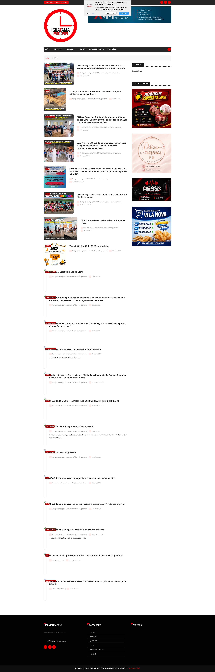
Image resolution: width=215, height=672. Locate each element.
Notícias (58, 49)
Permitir (124, 13)
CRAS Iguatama (59, 589)
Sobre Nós (49, 2)
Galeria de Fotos (96, 49)
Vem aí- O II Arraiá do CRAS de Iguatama (89, 246)
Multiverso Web (134, 668)
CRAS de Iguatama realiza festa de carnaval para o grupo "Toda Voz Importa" (87, 504)
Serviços (71, 49)
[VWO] (94, 13)
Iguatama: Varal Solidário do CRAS (66, 272)
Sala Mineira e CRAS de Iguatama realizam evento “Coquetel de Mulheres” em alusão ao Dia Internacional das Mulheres (101, 145)
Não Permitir (111, 13)
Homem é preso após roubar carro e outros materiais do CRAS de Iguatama (86, 555)
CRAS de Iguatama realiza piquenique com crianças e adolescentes (82, 478)
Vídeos (82, 49)
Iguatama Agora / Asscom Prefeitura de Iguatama (91, 99)
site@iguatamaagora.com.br (56, 641)
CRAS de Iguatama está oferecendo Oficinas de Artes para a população (84, 401)
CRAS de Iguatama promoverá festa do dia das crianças (76, 530)
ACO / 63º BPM (59, 560)
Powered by (89, 13)
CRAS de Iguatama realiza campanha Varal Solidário (75, 349)
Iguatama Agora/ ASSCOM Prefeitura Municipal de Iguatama (101, 73)
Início (47, 49)
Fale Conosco (61, 2)
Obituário (112, 49)
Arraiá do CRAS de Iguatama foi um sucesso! (71, 427)
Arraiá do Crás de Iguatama (62, 452)
